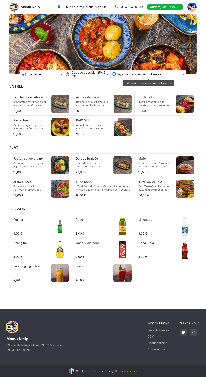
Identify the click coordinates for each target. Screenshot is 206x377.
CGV (151, 336)
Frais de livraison (159, 330)
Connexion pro (158, 349)
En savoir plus (128, 371)
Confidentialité (157, 343)
